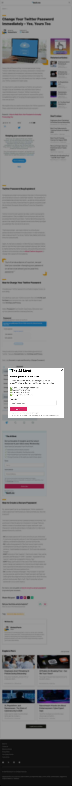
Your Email (14, 399)
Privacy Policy (40, 415)
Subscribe (18, 409)
